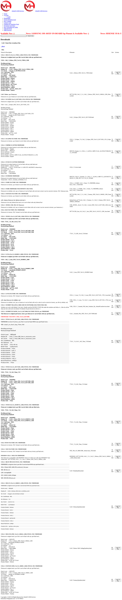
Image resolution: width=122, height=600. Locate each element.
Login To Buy (118, 73)
